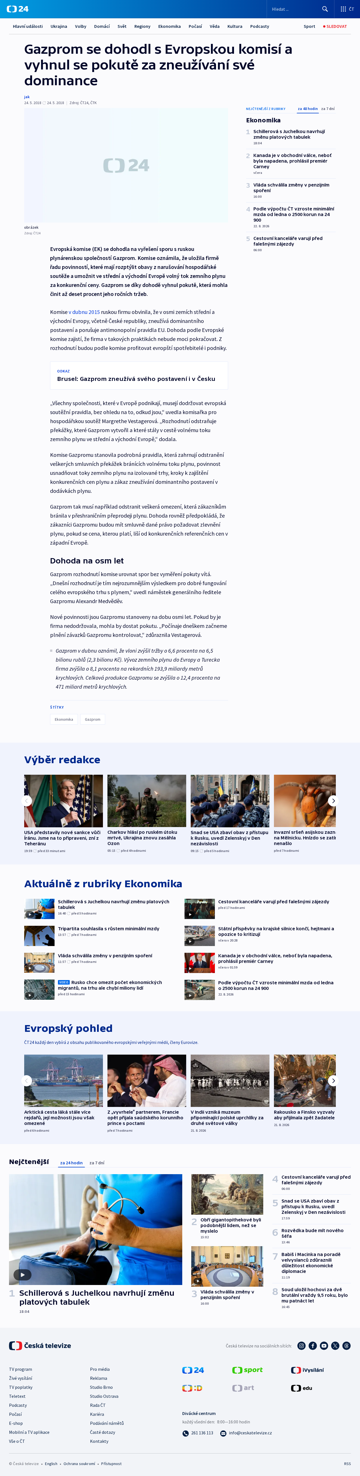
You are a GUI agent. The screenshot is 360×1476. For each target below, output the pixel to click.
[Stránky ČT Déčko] (192, 1387)
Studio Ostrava (104, 1396)
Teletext (17, 1396)
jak (27, 96)
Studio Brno (101, 1387)
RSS (347, 1463)
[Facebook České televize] (312, 1345)
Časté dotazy (102, 1432)
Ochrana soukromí (79, 1463)
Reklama (98, 1378)
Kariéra (97, 1414)
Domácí (102, 26)
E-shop (16, 1423)
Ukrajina (59, 26)
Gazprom (92, 719)
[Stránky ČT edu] (301, 1387)
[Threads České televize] (346, 1345)
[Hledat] (325, 9)
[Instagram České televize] (301, 1345)
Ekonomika (169, 26)
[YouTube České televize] (324, 1345)
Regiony (142, 26)
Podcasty (259, 26)
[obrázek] (126, 165)
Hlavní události (28, 26)
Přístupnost (111, 1463)
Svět (122, 26)
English (51, 1463)
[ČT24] (17, 9)
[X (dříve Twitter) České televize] (335, 1345)
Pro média (100, 1369)
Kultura (235, 26)
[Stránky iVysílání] (307, 1369)
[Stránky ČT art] (243, 1387)
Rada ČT (98, 1405)
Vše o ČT (17, 1441)
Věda (215, 26)
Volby (80, 26)
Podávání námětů (107, 1423)
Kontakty (99, 1441)
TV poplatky (20, 1387)
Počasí (195, 26)
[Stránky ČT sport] (247, 1369)
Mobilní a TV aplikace (29, 1432)
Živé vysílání (20, 1378)
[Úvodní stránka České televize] (40, 1345)
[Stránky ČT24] (193, 1369)
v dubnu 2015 (84, 311)
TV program (20, 1369)
